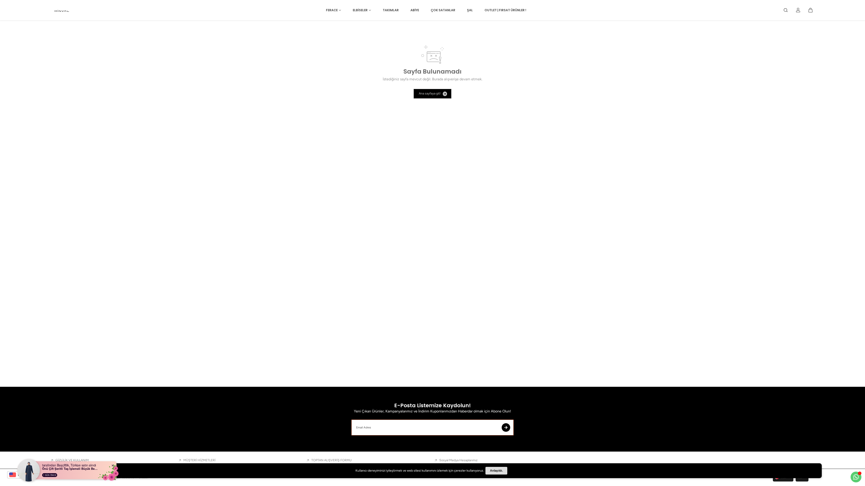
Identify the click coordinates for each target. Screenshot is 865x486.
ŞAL (470, 10)
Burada (437, 79)
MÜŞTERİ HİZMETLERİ (199, 460)
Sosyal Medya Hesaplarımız (458, 460)
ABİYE (414, 10)
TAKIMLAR (391, 10)
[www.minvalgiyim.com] (62, 10)
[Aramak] (785, 10)
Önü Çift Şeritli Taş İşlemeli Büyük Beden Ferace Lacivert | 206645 (70, 468)
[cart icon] (810, 10)
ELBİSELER (360, 10)
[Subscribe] (506, 427)
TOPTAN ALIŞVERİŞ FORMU (331, 460)
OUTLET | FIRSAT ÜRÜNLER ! (505, 10)
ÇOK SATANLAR (443, 10)
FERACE (332, 10)
